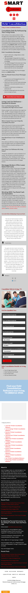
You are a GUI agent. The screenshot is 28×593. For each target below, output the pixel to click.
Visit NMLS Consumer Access (15, 527)
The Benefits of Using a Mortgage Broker (10, 506)
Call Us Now (15, 9)
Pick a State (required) (8, 354)
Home (6, 571)
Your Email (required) (8, 331)
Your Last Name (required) (9, 320)
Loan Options (7, 574)
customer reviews (13, 208)
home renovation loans (11, 206)
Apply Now (22, 574)
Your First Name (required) (9, 314)
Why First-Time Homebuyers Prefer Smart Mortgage (13, 515)
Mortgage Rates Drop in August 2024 (10, 509)
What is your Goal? (7, 337)
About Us (15, 574)
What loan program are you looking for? (13, 349)
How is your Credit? (8, 343)
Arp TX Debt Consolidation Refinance (14, 458)
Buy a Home (12, 571)
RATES (14, 577)
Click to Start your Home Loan (15, 97)
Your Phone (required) (8, 326)
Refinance (20, 571)
